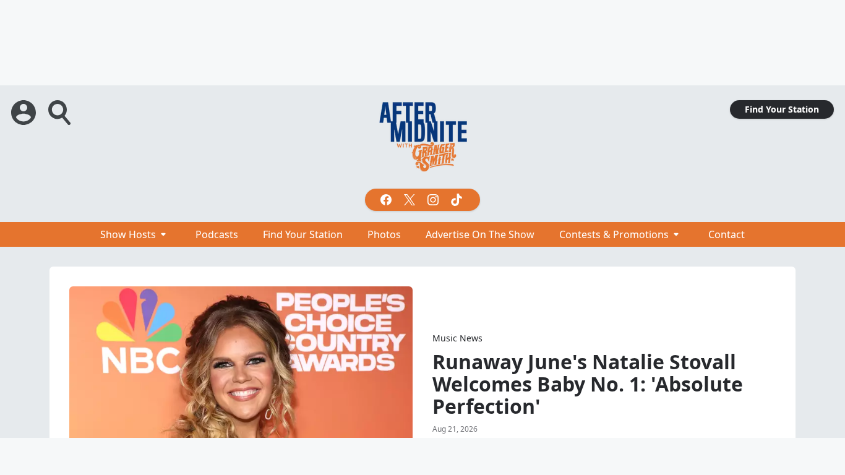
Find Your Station (782, 109)
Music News (457, 338)
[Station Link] (422, 137)
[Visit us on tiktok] (457, 199)
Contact (726, 234)
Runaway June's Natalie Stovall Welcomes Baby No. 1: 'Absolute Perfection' (587, 384)
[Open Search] (60, 112)
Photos (384, 234)
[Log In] (24, 112)
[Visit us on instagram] (434, 199)
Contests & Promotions (614, 234)
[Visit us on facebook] (387, 199)
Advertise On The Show (480, 234)
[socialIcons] (422, 200)
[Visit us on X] (410, 199)
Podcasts (216, 234)
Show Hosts (128, 234)
